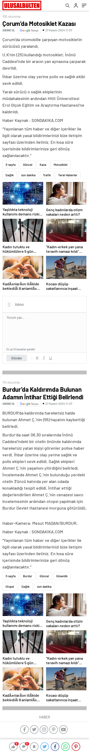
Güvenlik (62, 576)
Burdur (27, 576)
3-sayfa (10, 165)
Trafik (47, 175)
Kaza (43, 165)
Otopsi (9, 586)
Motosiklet (61, 165)
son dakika (28, 175)
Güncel (27, 165)
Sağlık (9, 175)
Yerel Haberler (67, 175)
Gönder (16, 358)
